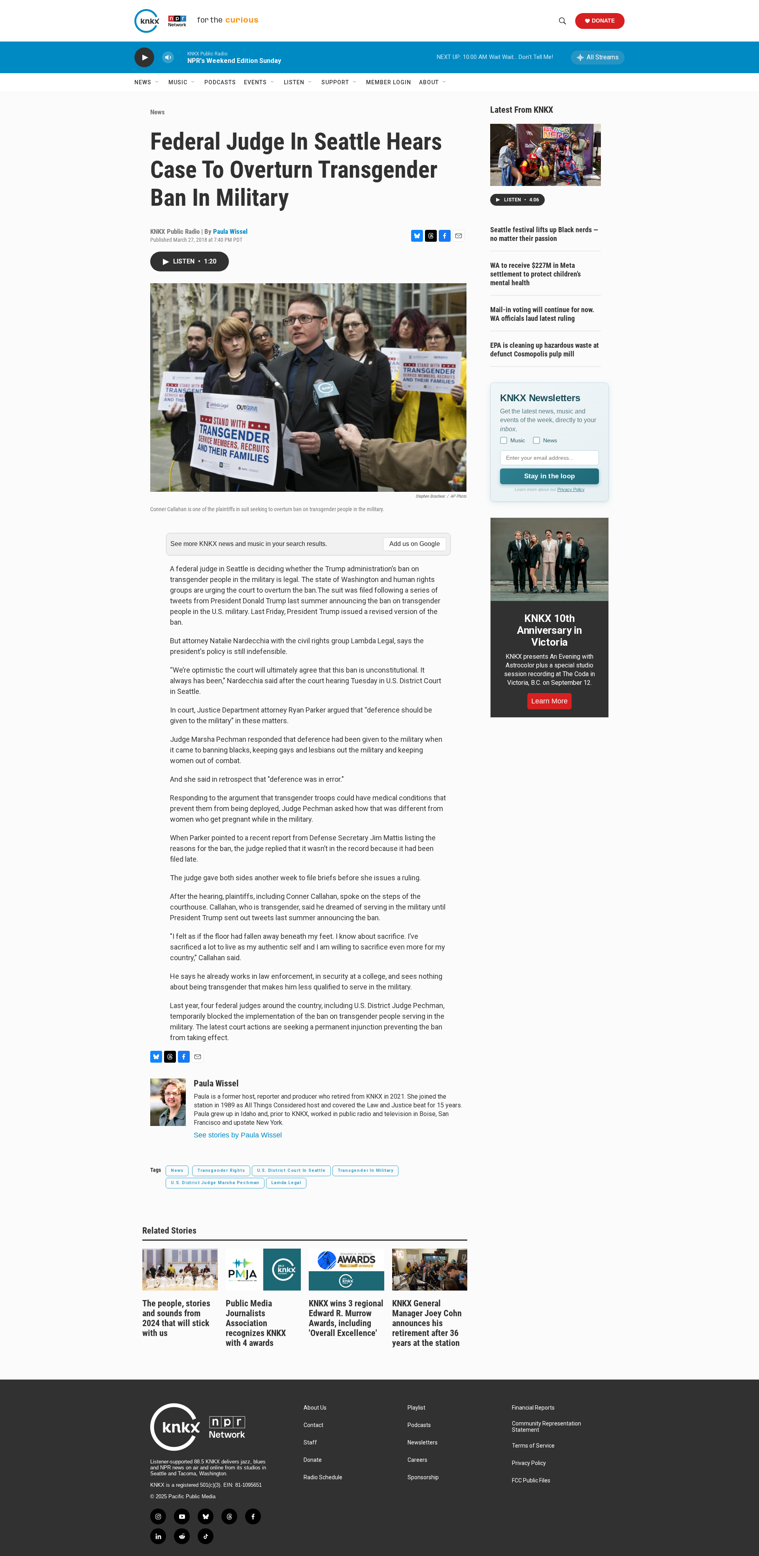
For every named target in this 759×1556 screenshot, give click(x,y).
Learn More (549, 701)
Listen (294, 82)
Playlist (416, 1408)
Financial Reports (533, 1408)
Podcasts (220, 82)
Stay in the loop (549, 476)
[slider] (180, 57)
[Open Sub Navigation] (157, 82)
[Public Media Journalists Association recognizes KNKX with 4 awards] (263, 1270)
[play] (144, 57)
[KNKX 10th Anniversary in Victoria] (549, 559)
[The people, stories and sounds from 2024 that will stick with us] (180, 1270)
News (142, 82)
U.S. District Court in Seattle (291, 1170)
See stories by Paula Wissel (238, 1135)
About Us (315, 1408)
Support (335, 82)
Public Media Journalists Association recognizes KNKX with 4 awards (256, 1323)
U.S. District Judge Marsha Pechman (215, 1182)
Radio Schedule (323, 1477)
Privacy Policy (571, 489)
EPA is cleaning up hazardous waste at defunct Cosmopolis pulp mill (544, 349)
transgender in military (365, 1170)
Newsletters (423, 1443)
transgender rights (221, 1170)
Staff (310, 1443)
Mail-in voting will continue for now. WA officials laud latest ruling (542, 313)
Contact (313, 1425)
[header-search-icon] (562, 21)
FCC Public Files (531, 1481)
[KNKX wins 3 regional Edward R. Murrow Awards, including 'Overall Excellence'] (346, 1270)
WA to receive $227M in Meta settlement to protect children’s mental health (535, 274)
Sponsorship (423, 1477)
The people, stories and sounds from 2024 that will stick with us (176, 1318)
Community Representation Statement (546, 1427)
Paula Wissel (230, 231)
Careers (417, 1460)
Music (177, 82)
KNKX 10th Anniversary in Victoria (549, 630)
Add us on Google (414, 543)
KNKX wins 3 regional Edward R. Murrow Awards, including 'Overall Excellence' (346, 1318)
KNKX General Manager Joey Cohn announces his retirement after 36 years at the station (427, 1323)
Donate (603, 20)
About (429, 82)
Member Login (388, 82)
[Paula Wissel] (168, 1102)
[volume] (168, 57)
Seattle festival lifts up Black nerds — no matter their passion (544, 234)
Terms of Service (533, 1446)
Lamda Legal (286, 1182)
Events (255, 82)
